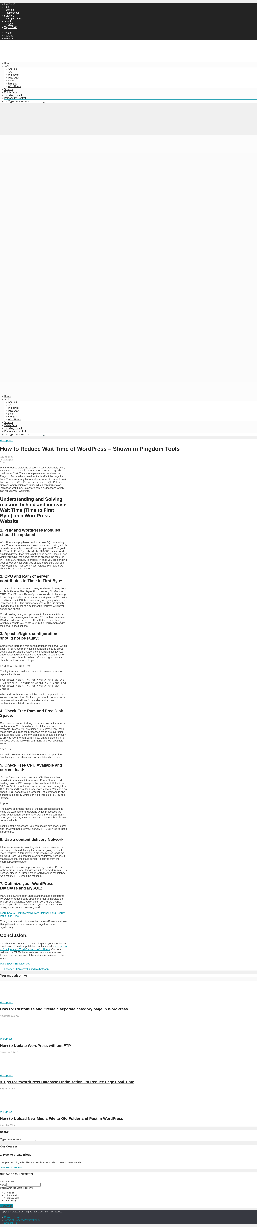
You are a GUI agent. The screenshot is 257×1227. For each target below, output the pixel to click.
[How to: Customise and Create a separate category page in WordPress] (19, 999)
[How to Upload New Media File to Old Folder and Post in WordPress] (19, 1108)
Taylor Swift (10, 27)
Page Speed (7, 963)
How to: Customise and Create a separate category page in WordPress (64, 1009)
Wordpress (6, 440)
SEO (10, 24)
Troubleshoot (11, 12)
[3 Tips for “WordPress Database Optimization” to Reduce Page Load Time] (19, 1072)
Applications (15, 18)
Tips (6, 7)
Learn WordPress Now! (11, 1167)
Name (3, 1185)
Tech (6, 66)
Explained (9, 4)
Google (8, 21)
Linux (11, 80)
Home (7, 63)
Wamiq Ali (8, 459)
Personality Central (15, 98)
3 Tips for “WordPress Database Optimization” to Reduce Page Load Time (67, 1082)
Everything (11, 1200)
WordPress (14, 86)
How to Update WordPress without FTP (35, 1045)
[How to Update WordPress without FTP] (19, 1035)
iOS (10, 71)
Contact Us (10, 1222)
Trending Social (13, 95)
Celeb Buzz (10, 92)
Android (12, 68)
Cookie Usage (12, 1217)
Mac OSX (13, 77)
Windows (13, 74)
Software (9, 15)
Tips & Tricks (12, 1195)
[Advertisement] (128, 120)
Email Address (8, 1181)
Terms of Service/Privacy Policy (22, 1220)
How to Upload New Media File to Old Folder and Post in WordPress (61, 1118)
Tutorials (9, 9)
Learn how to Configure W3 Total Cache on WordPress (33, 948)
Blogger (12, 83)
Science (8, 89)
